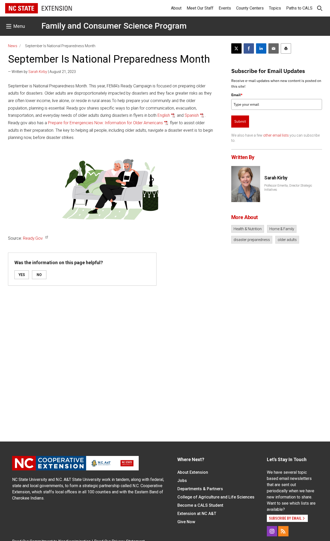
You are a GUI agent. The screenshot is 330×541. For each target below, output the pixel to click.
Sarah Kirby (37, 72)
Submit (240, 121)
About (176, 8)
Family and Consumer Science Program (114, 26)
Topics (275, 8)
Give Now (186, 521)
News (12, 46)
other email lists (276, 135)
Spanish (192, 115)
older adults (287, 240)
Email (237, 95)
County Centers (250, 8)
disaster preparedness (252, 240)
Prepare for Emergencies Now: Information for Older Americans (105, 122)
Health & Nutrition (248, 229)
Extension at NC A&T (196, 513)
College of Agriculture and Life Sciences (215, 497)
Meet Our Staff (200, 8)
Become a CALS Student (200, 505)
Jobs (182, 480)
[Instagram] (272, 531)
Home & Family (281, 229)
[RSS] (283, 531)
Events (225, 8)
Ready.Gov (33, 238)
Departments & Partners (200, 488)
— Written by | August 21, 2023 (42, 72)
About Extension (192, 472)
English (164, 115)
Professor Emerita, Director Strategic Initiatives (288, 188)
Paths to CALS (299, 8)
